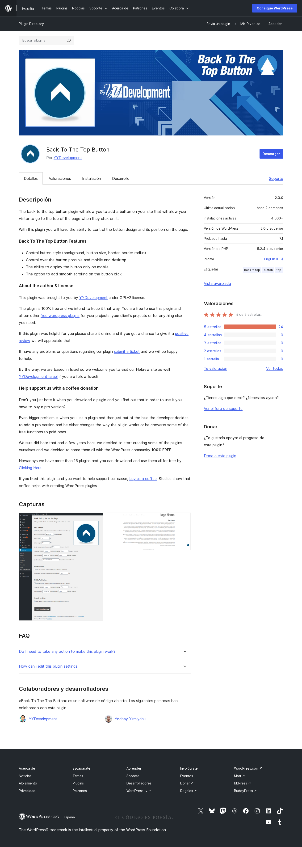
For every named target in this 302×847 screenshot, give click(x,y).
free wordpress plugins (60, 315)
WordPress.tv (138, 791)
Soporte (276, 178)
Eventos (186, 776)
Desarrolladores (138, 783)
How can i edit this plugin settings (48, 666)
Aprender (133, 768)
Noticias (25, 776)
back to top (252, 270)
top (279, 270)
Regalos (188, 791)
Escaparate (81, 768)
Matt (239, 776)
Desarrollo (121, 178)
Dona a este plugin (220, 455)
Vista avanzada (217, 283)
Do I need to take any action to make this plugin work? (67, 651)
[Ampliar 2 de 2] (184, 519)
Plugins (78, 783)
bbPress (242, 783)
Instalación (91, 178)
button (268, 270)
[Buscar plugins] (69, 40)
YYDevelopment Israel (38, 376)
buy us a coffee (143, 478)
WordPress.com (248, 768)
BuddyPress (245, 791)
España (69, 817)
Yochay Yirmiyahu (130, 718)
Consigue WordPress (275, 8)
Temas (78, 776)
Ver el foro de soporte (223, 408)
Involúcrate (189, 768)
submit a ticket (127, 351)
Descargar (271, 154)
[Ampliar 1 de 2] (96, 519)
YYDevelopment (68, 157)
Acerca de (27, 768)
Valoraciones (60, 178)
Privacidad (27, 791)
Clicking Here (30, 467)
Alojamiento (28, 783)
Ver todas (274, 368)
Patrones (80, 791)
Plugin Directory (31, 24)
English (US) (273, 259)
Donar (187, 783)
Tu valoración (215, 368)
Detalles (31, 178)
